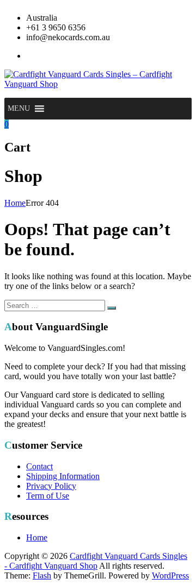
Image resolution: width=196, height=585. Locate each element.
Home (15, 202)
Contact (39, 466)
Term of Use (47, 495)
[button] (19, 108)
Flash (42, 575)
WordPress (170, 575)
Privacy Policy (51, 485)
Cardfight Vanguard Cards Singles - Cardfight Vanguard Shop (95, 560)
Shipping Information (63, 476)
